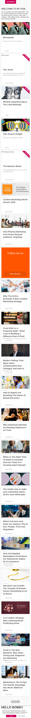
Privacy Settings (21, 716)
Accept (11, 716)
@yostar (10, 2)
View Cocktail (9, 83)
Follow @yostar (15, 274)
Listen (7, 51)
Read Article (8, 212)
